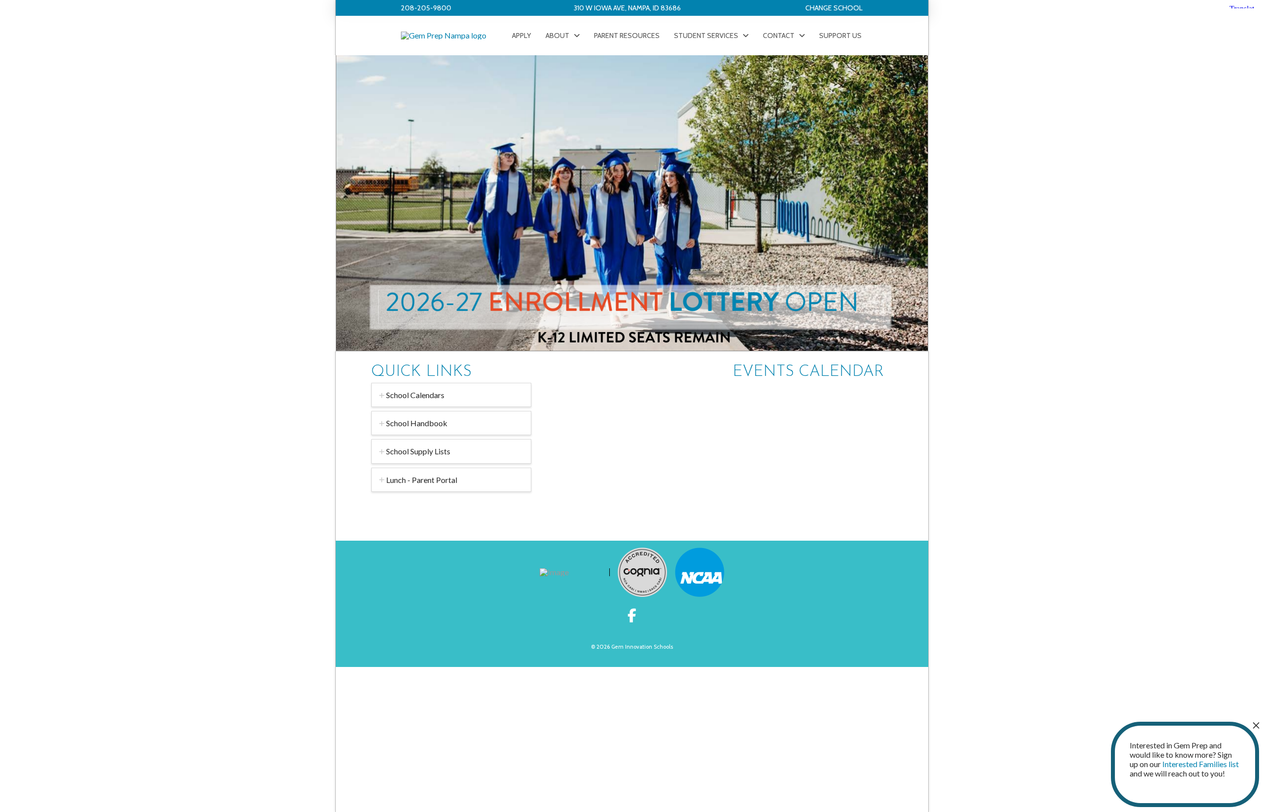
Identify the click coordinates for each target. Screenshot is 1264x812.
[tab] (451, 394)
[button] (834, 8)
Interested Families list (1200, 764)
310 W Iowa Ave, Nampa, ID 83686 (627, 7)
